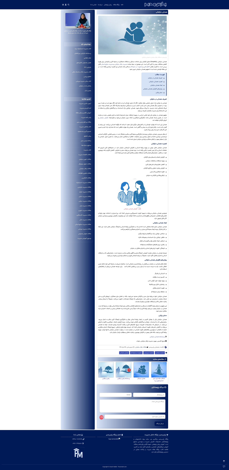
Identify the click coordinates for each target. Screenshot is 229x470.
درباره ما (100, 5)
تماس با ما (93, 5)
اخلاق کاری (147, 67)
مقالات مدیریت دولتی (85, 201)
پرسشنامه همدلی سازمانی (157, 337)
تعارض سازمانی (103, 118)
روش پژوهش (108, 5)
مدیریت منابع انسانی (107, 64)
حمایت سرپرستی (148, 353)
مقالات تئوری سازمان (85, 159)
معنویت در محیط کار (136, 67)
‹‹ (89, 25)
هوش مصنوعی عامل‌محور (83, 63)
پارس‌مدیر (164, 57)
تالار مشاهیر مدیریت (85, 127)
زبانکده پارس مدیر (86, 141)
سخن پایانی (159, 92)
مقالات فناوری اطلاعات (84, 173)
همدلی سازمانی (124, 353)
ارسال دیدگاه (160, 424)
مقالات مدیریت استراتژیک (83, 182)
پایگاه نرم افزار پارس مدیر (84, 122)
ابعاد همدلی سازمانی (156, 85)
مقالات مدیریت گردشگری (84, 215)
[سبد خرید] (63, 5)
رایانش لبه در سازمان (85, 86)
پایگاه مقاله (116, 5)
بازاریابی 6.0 (87, 67)
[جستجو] (68, 5)
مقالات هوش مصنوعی (84, 234)
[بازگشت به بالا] (224, 461)
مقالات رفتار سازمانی (156, 57)
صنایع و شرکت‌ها (86, 145)
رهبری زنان (88, 90)
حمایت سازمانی (160, 353)
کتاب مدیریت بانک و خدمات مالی (81, 72)
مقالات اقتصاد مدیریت (84, 155)
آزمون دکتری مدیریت (85, 103)
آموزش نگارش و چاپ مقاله (83, 113)
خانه (122, 5)
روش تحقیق (87, 136)
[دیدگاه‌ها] (224, 466)
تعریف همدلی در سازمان (155, 78)
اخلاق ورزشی (87, 76)
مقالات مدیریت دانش (85, 196)
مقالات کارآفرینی (86, 178)
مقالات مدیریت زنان (85, 206)
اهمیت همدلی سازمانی (155, 81)
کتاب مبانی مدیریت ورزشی (83, 81)
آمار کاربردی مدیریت (85, 108)
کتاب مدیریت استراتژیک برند (83, 49)
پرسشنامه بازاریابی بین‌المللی (82, 53)
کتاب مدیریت (87, 150)
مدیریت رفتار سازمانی (121, 64)
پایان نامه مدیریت (86, 117)
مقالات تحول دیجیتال (85, 164)
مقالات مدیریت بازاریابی (84, 187)
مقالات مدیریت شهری (84, 210)
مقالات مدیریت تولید (85, 192)
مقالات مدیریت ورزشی (84, 229)
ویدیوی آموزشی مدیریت (84, 238)
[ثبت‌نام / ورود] (66, 5)
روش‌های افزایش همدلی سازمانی (152, 89)
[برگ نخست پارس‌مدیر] (155, 7)
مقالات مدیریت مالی (85, 220)
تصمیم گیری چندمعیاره (84, 131)
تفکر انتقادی (87, 58)
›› (65, 25)
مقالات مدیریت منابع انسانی (83, 224)
